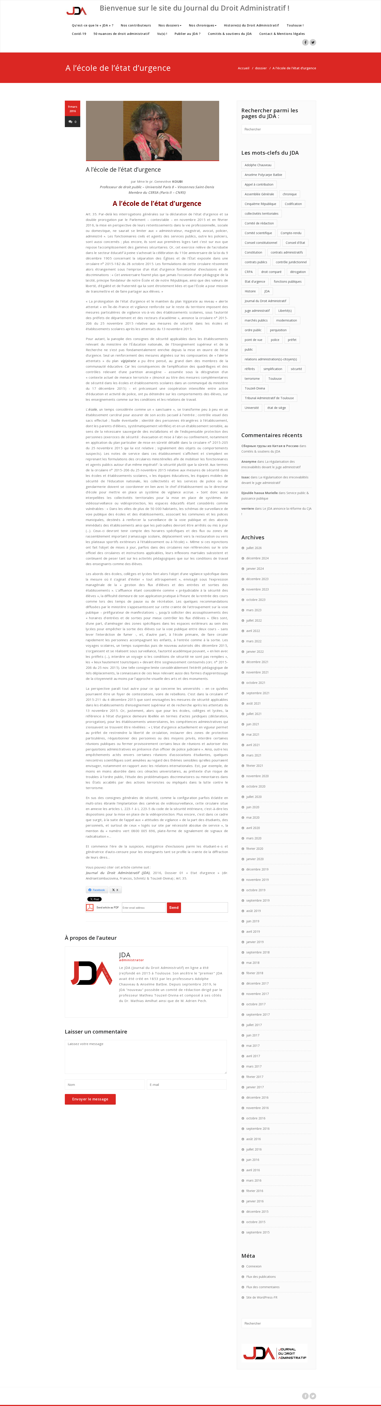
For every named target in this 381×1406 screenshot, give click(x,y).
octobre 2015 (255, 1222)
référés (250, 369)
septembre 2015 (258, 1232)
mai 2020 (253, 817)
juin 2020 (252, 807)
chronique (290, 194)
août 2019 (253, 911)
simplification (272, 369)
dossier (261, 68)
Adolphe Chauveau (258, 165)
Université (252, 408)
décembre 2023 (257, 579)
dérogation (298, 272)
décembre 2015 (257, 1211)
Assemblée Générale (259, 194)
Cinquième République (260, 204)
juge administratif (257, 310)
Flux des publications (261, 1276)
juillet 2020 (254, 797)
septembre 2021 (258, 693)
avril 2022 (253, 631)
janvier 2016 (255, 1201)
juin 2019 (252, 921)
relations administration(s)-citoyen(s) (271, 359)
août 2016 (253, 1139)
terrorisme (252, 378)
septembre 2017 (258, 1014)
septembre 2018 (258, 952)
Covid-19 (79, 34)
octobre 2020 (255, 786)
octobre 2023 (255, 600)
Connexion (253, 1266)
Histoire (250, 291)
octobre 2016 (255, 1118)
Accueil (243, 68)
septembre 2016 (258, 1128)
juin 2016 (252, 1160)
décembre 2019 (257, 869)
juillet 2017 (254, 1025)
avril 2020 (253, 828)
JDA (267, 291)
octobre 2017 (255, 1004)
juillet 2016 (254, 1149)
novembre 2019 (257, 880)
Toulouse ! (295, 25)
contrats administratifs (287, 252)
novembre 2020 (257, 776)
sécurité (296, 369)
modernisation (286, 320)
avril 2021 (253, 745)
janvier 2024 (255, 568)
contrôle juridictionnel (291, 262)
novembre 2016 (257, 1108)
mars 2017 (253, 1066)
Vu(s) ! (162, 34)
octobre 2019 (255, 890)
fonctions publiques (288, 281)
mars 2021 (253, 755)
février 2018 (254, 973)
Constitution (253, 252)
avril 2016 (253, 1170)
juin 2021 (252, 724)
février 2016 (254, 1191)
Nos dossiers (169, 25)
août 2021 (253, 703)
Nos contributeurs (136, 25)
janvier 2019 (255, 942)
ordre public (253, 330)
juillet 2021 (254, 714)
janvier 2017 (255, 1087)
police (275, 340)
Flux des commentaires (263, 1287)
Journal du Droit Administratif (265, 301)
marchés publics (256, 320)
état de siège (276, 408)
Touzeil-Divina (255, 388)
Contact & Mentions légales (282, 34)
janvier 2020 (255, 859)
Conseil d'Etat (295, 243)
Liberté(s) (285, 310)
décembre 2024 (257, 558)
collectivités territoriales (261, 213)
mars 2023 (253, 610)
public (249, 349)
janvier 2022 (255, 651)
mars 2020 (253, 838)
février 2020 (254, 848)
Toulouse (275, 378)
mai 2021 (253, 734)
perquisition (278, 330)
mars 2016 (253, 1180)
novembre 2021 (257, 672)
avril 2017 (253, 1056)
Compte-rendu (291, 233)
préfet (292, 340)
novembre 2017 (257, 994)
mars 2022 (253, 641)
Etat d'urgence (255, 281)
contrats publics (256, 262)
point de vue (253, 340)
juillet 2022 (254, 620)
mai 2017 (253, 1045)
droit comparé (271, 272)
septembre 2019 (258, 900)
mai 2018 (253, 963)
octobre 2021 (255, 682)
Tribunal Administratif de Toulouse (269, 398)
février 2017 (254, 1077)
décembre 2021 (257, 662)
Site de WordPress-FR (261, 1297)
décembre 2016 (257, 1097)
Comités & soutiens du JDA (230, 34)
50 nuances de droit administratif (121, 34)
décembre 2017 (257, 983)
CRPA (249, 272)
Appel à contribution (259, 184)
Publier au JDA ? (187, 34)
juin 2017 (252, 1035)
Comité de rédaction (259, 223)
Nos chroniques (201, 25)
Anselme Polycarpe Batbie (263, 175)
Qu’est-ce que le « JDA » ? (92, 25)
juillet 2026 (254, 548)
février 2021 (254, 765)
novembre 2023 (257, 589)
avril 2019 (253, 931)
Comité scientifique (258, 233)
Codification (293, 204)
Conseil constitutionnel (261, 243)
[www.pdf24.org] (89, 907)
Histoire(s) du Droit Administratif (251, 25)
